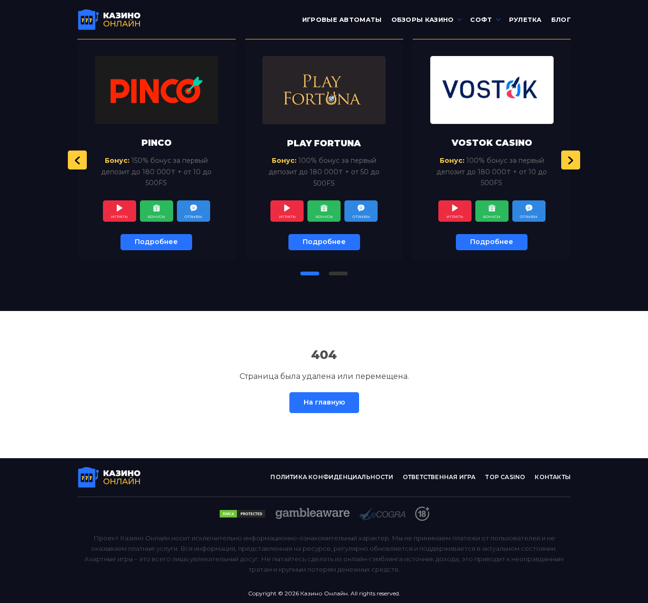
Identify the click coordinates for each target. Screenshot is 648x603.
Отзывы (193, 216)
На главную (324, 402)
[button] (77, 160)
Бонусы (156, 216)
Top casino (505, 477)
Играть (119, 216)
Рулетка (525, 19)
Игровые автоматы (342, 19)
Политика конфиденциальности (331, 477)
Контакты (553, 477)
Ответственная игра (439, 477)
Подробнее (156, 241)
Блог (561, 19)
